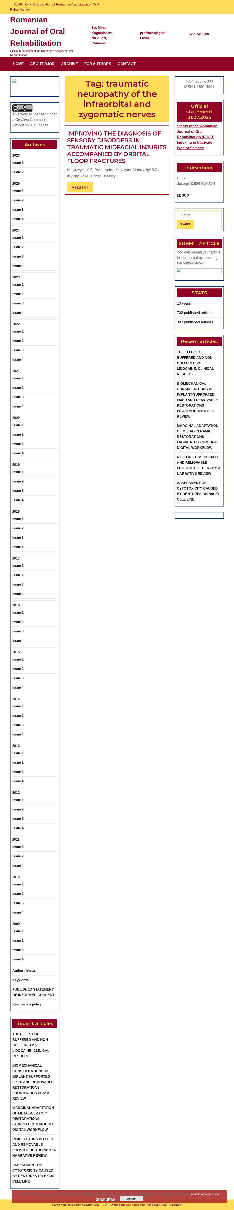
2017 (16, 558)
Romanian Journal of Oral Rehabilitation (37, 31)
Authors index (23, 971)
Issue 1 (18, 163)
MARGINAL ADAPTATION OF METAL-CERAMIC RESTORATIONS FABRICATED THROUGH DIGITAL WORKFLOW (33, 1119)
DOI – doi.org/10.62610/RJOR (196, 181)
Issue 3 (18, 209)
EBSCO (183, 195)
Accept (131, 1199)
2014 (16, 699)
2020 (16, 418)
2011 (15, 839)
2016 (16, 605)
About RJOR (42, 64)
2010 (16, 877)
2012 (16, 792)
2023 (16, 277)
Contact (127, 64)
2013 (16, 746)
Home (18, 64)
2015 (16, 652)
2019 (16, 464)
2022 (16, 324)
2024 (16, 230)
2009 (16, 924)
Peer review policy (27, 1004)
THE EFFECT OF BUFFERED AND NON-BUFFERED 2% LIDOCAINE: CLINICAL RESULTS (30, 1045)
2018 (16, 511)
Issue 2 (18, 172)
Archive (69, 64)
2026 (16, 155)
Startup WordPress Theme (67, 1204)
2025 (16, 183)
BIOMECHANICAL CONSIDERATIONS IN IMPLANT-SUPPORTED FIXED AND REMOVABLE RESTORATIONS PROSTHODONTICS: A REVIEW (32, 1081)
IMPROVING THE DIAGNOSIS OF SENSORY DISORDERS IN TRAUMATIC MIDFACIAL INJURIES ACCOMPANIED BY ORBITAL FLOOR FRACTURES (117, 147)
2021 (16, 371)
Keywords (20, 980)
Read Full (82, 188)
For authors (97, 64)
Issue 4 (18, 219)
